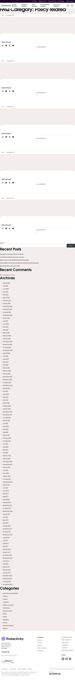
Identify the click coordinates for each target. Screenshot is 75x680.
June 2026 (6, 288)
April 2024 (5, 365)
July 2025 (5, 321)
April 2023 (5, 400)
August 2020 (6, 467)
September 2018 (7, 511)
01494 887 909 (5, 652)
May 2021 (5, 449)
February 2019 (7, 502)
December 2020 (7, 461)
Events (5, 613)
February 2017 (7, 549)
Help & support (52, 1)
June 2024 (6, 359)
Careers (40, 642)
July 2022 (5, 423)
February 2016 (7, 569)
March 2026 (6, 297)
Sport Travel (57, 5)
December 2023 (7, 376)
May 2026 (5, 291)
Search (2, 243)
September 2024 (7, 350)
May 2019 (5, 493)
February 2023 (7, 406)
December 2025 (7, 306)
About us (40, 640)
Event (34, 5)
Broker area (40, 650)
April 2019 (5, 496)
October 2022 (7, 417)
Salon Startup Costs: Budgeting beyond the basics (14, 260)
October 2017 (7, 531)
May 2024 (5, 362)
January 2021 (7, 458)
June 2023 (6, 394)
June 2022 (6, 426)
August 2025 (6, 318)
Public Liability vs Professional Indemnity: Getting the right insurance (19, 263)
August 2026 (6, 283)
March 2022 (6, 435)
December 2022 (7, 411)
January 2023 (7, 408)
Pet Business (6, 608)
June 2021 (6, 447)
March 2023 (6, 403)
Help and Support (66, 639)
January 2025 (7, 338)
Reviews (35, 1)
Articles (5, 622)
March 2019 (6, 499)
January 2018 (7, 526)
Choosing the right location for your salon (12, 257)
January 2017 (7, 552)
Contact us (65, 647)
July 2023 (5, 391)
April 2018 (5, 523)
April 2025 (5, 329)
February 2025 (7, 335)
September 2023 (7, 385)
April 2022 (5, 432)
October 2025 (7, 312)
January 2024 (7, 373)
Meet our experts (42, 648)
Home (2, 15)
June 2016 (6, 561)
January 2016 (7, 572)
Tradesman (24, 5)
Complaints (65, 645)
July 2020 (5, 470)
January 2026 (7, 303)
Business (14, 5)
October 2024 (7, 347)
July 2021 (5, 444)
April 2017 (5, 546)
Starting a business (8, 605)
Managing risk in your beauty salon (10, 266)
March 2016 (6, 566)
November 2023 (7, 379)
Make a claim (42, 1)
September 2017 (7, 534)
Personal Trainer (7, 611)
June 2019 (6, 490)
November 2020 (7, 464)
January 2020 (7, 476)
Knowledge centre (10, 15)
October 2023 (7, 382)
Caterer (5, 599)
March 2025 (6, 332)
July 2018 (5, 517)
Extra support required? (68, 650)
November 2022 (7, 414)
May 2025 (5, 327)
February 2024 (7, 370)
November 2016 (7, 555)
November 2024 (7, 344)
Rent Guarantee (45, 5)
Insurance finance (8, 625)
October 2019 (7, 479)
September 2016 (7, 558)
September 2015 (7, 584)
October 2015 (7, 581)
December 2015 (7, 575)
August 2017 (6, 537)
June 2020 (6, 473)
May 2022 (5, 429)
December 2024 (7, 341)
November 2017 (7, 528)
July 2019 (5, 487)
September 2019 (7, 482)
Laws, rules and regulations (10, 593)
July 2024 (5, 356)
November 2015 (7, 578)
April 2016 (5, 564)
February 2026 (7, 300)
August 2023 (6, 388)
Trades (5, 616)
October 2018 (7, 508)
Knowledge (61, 1)
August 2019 (6, 485)
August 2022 (6, 420)
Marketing (6, 619)
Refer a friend (70, 1)
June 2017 (6, 543)
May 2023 (5, 397)
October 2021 (7, 441)
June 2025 (6, 324)
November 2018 (7, 505)
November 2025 (7, 309)
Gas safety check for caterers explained (11, 254)
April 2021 (5, 452)
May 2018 (5, 520)
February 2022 (7, 438)
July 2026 (5, 286)
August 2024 (6, 353)
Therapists (6, 602)
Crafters (5, 596)
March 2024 (6, 367)
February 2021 (7, 455)
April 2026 (5, 294)
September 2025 (7, 315)
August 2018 (6, 514)
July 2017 (5, 540)
